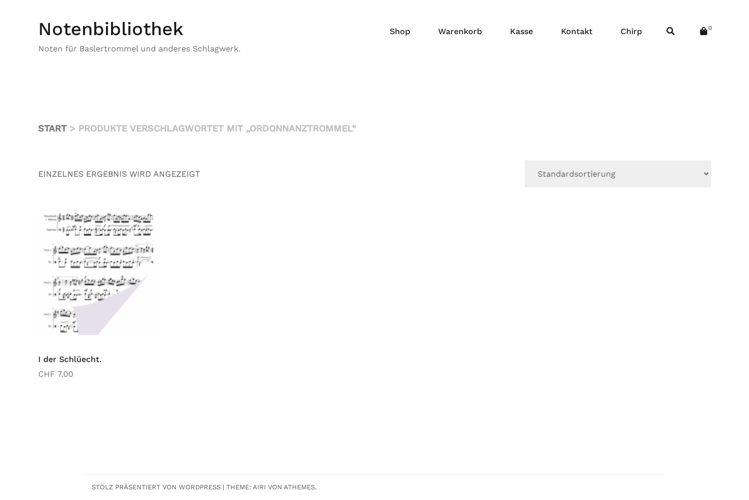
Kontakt (577, 31)
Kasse (521, 31)
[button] (145, 228)
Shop (400, 31)
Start (52, 128)
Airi (259, 487)
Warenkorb (460, 31)
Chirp (631, 31)
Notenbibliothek (110, 29)
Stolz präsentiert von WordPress (156, 487)
